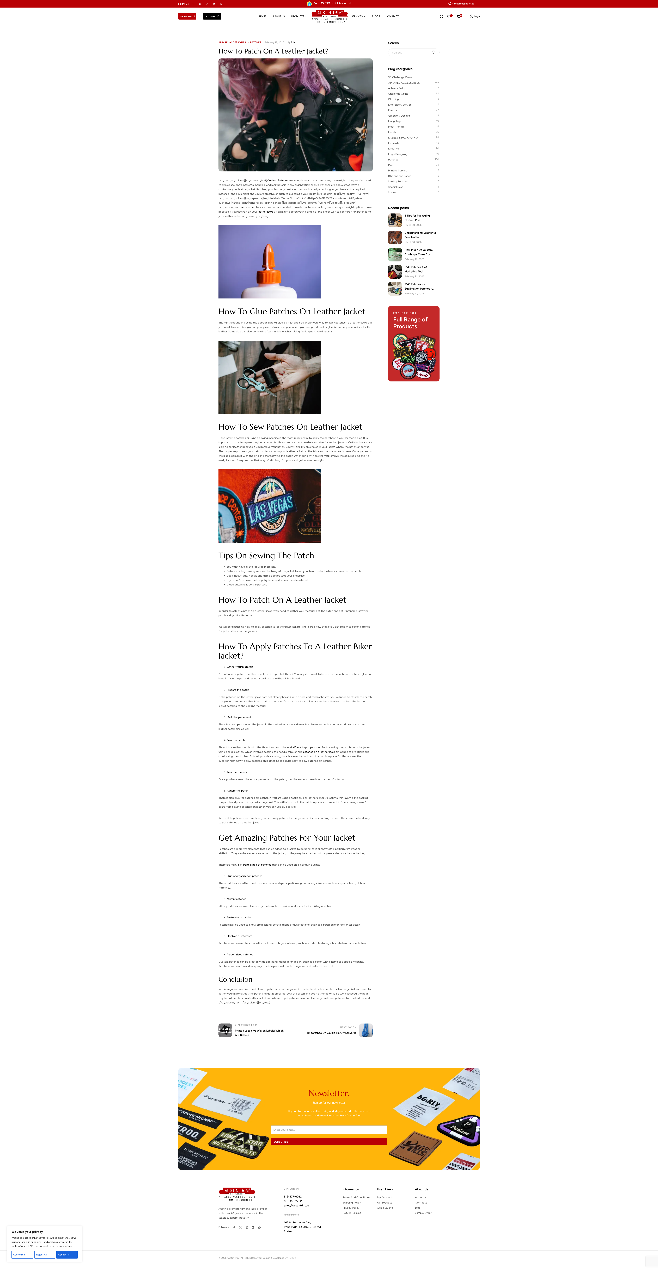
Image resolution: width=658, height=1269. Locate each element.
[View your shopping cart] (458, 16)
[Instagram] (247, 1227)
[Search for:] (414, 52)
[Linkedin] (214, 3)
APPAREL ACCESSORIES (232, 42)
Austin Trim (233, 1257)
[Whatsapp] (221, 3)
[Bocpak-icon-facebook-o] (193, 3)
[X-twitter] (200, 3)
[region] (44, 1244)
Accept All (63, 1254)
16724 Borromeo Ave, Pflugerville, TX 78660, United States (302, 1227)
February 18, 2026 (274, 42)
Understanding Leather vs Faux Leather (420, 235)
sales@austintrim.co (296, 1205)
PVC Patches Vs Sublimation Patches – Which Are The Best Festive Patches (422, 287)
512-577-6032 (293, 1196)
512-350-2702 (293, 1201)
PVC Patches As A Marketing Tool (416, 269)
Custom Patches (277, 180)
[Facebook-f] (234, 1227)
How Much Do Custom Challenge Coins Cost (419, 252)
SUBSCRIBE (280, 1141)
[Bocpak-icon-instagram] (207, 3)
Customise (19, 1254)
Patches (255, 42)
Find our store (291, 1214)
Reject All (41, 1254)
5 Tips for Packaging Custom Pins (417, 218)
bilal (293, 42)
